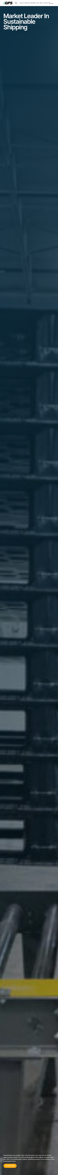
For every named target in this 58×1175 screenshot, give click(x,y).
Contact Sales (10, 1166)
